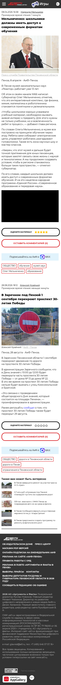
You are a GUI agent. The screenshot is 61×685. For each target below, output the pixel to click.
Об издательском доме (17, 544)
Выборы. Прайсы (13, 571)
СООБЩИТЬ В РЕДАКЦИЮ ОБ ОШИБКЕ (24, 585)
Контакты (32, 571)
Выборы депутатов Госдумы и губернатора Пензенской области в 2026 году (28, 578)
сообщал (29, 407)
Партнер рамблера (28, 671)
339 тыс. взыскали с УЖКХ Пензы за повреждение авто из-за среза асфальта (32, 502)
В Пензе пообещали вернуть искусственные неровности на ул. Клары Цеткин (34, 512)
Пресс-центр (43, 544)
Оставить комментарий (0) (30, 243)
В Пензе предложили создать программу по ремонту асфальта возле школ (34, 521)
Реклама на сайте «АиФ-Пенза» (22, 556)
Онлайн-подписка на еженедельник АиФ (29, 552)
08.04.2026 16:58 (9, 12)
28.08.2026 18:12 (9, 285)
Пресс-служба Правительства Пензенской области (29, 75)
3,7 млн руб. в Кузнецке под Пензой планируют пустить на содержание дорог (33, 493)
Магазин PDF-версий (15, 548)
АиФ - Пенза (30, 347)
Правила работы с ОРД (16, 560)
